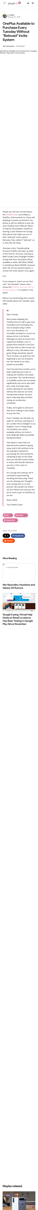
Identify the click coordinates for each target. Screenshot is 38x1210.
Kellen (12, 15)
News (8, 1195)
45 (8, 46)
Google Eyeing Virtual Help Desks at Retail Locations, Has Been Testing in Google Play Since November (18, 619)
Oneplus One (11, 520)
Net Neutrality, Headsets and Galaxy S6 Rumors (19, 586)
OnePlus (22, 515)
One (9, 515)
